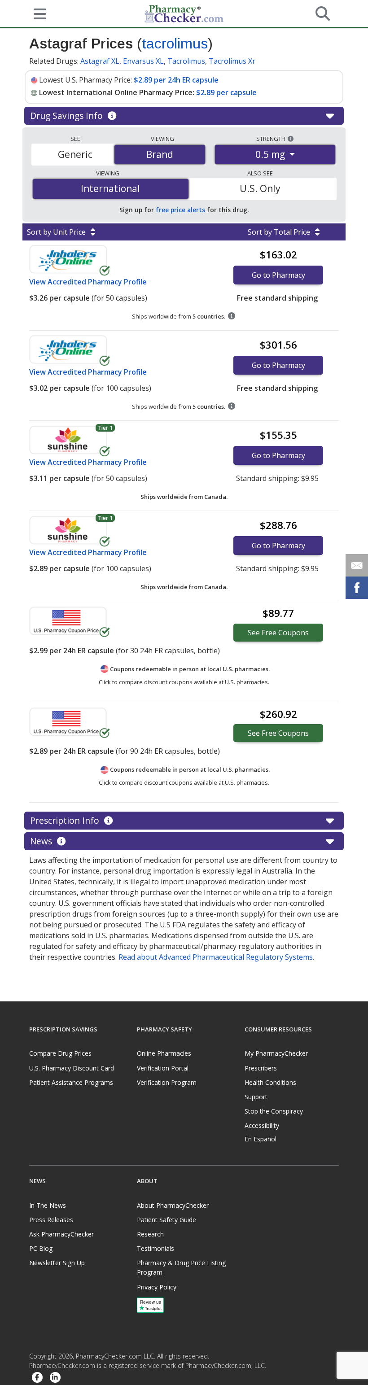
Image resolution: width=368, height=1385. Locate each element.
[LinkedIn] (55, 1377)
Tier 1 (105, 428)
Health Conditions (270, 1082)
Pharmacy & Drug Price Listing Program (181, 1267)
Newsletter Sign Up (57, 1262)
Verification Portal (162, 1068)
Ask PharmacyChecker (61, 1234)
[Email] (357, 565)
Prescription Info (65, 820)
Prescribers (261, 1068)
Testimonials (155, 1248)
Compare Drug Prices (60, 1053)
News (42, 841)
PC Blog (41, 1248)
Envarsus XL (143, 61)
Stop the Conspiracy (274, 1111)
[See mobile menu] (36, 13)
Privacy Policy (156, 1287)
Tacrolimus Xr (232, 61)
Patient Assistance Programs (71, 1082)
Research (150, 1234)
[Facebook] (37, 1377)
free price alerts (180, 209)
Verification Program (167, 1082)
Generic (75, 154)
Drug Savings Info (67, 115)
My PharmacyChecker (276, 1053)
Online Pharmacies (164, 1053)
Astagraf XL (99, 61)
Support (256, 1096)
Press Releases (51, 1219)
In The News (47, 1205)
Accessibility (262, 1125)
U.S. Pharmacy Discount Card (71, 1068)
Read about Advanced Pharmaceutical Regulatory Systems (215, 957)
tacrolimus (175, 43)
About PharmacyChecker (173, 1205)
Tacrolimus (186, 61)
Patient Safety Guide (166, 1219)
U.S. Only (260, 188)
